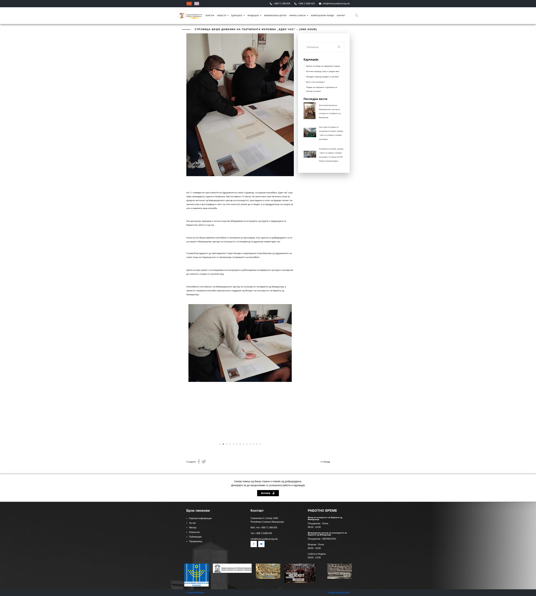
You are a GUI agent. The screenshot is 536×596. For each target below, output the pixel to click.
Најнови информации (200, 518)
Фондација (253, 16)
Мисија (192, 527)
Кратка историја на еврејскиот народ (323, 66)
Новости (221, 16)
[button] (220, 444)
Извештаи (194, 532)
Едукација (236, 16)
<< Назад (325, 462)
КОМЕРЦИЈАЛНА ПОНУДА (322, 16)
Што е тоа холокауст (315, 82)
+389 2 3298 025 (306, 3)
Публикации (195, 537)
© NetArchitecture (195, 592)
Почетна (209, 16)
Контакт (341, 16)
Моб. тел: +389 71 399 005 (264, 527)
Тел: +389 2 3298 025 (261, 533)
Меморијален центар (275, 16)
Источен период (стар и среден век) (322, 71)
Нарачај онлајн (297, 16)
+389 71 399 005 (281, 3)
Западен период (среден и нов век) (322, 77)
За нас (192, 523)
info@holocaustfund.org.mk (336, 3)
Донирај (266, 493)
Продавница (195, 541)
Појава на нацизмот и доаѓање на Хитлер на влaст (321, 89)
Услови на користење (338, 592)
